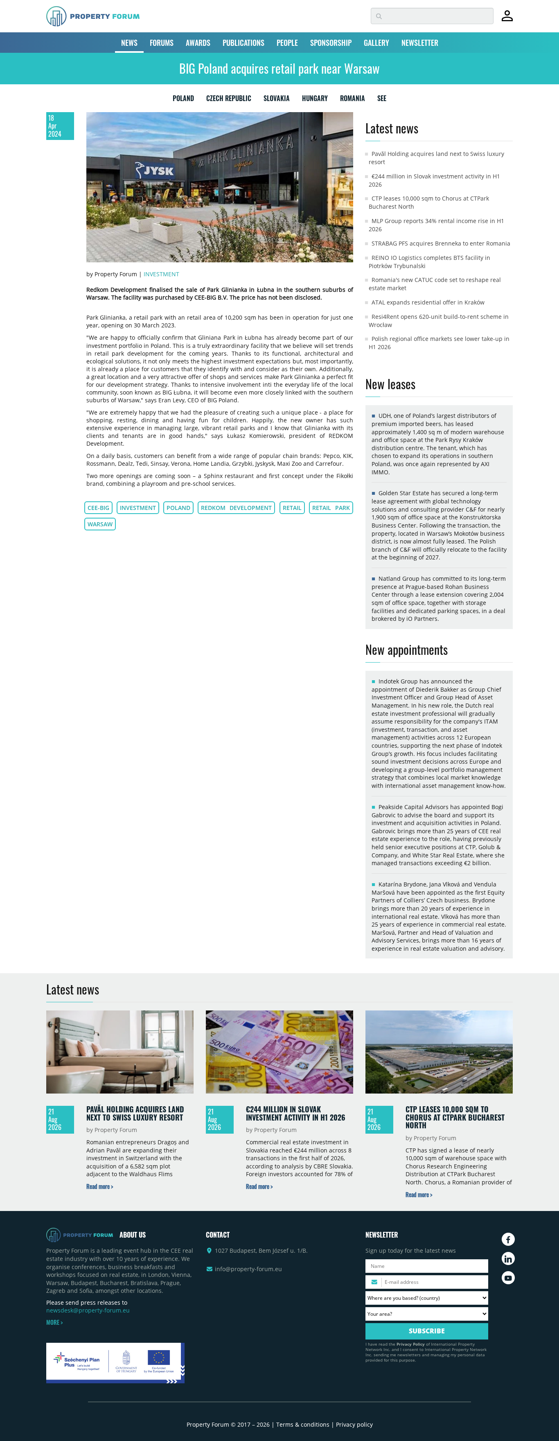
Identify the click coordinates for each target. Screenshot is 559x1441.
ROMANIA (352, 100)
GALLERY (376, 42)
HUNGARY (315, 100)
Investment (161, 274)
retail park (331, 508)
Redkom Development (236, 508)
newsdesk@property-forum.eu (88, 1310)
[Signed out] (507, 19)
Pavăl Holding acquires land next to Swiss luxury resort (135, 1113)
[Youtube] (508, 1277)
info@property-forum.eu (248, 1269)
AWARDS (198, 42)
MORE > (54, 1322)
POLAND (183, 100)
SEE (381, 100)
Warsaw (100, 524)
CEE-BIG (98, 508)
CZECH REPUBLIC (228, 100)
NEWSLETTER (419, 42)
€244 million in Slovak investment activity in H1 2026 (295, 1113)
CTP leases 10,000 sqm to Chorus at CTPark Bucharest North (455, 1117)
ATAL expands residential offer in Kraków (428, 302)
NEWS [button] (129, 42)
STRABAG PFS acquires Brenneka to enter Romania (441, 243)
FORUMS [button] (162, 42)
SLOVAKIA (277, 100)
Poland (178, 508)
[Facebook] (508, 1239)
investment (138, 508)
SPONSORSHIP (331, 42)
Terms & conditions (302, 1424)
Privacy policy (354, 1424)
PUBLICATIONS (243, 42)
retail (292, 508)
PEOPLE (287, 42)
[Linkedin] (508, 1258)
